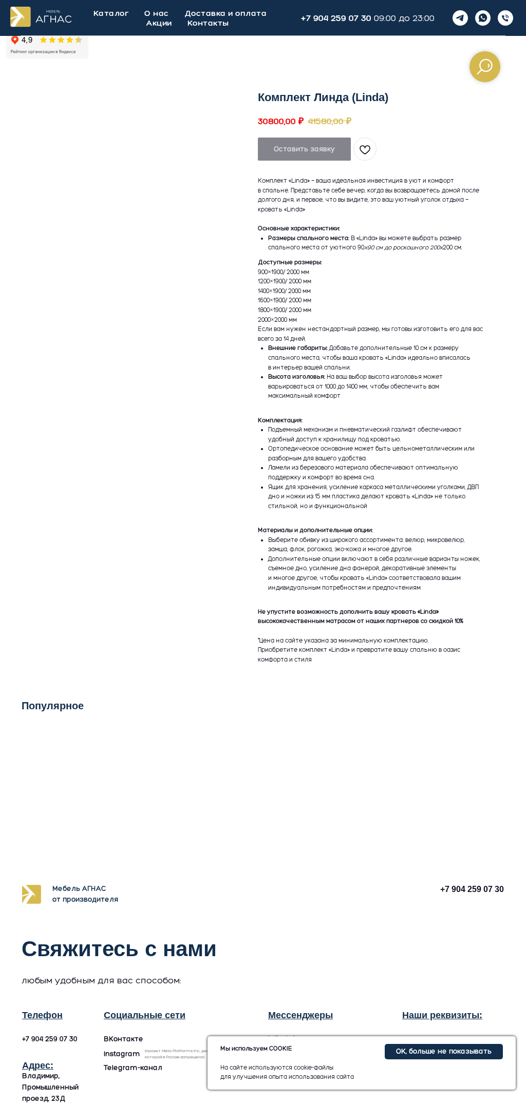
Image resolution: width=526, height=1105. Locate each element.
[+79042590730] (505, 18)
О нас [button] (156, 13)
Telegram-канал (133, 1067)
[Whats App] (483, 18)
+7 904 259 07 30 (336, 18)
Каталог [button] (111, 13)
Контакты (208, 23)
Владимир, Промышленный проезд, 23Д (50, 1087)
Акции (159, 23)
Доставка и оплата (225, 13)
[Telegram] (460, 18)
